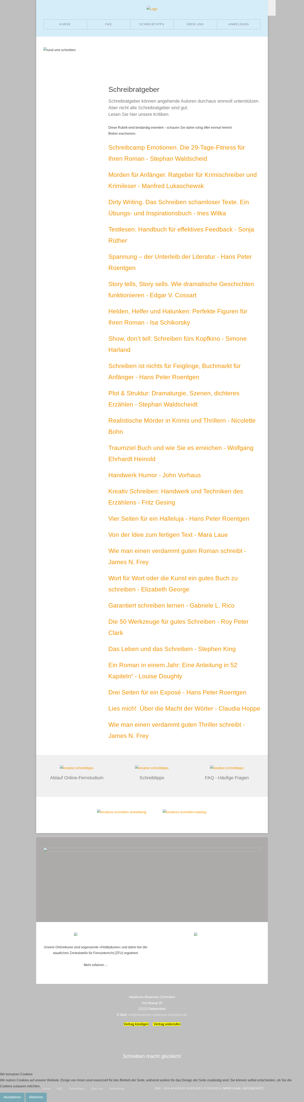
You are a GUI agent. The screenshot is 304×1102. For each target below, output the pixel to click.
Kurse (65, 24)
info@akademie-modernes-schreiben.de (157, 1015)
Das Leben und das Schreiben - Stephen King (172, 648)
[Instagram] (272, 12)
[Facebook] (272, 4)
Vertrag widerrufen (167, 1024)
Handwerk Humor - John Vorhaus (154, 475)
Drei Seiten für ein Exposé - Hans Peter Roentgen (177, 692)
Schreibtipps (151, 24)
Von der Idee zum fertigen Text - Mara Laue (168, 534)
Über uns (195, 24)
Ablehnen (36, 1097)
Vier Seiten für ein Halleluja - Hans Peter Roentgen (178, 518)
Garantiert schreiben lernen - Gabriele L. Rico (171, 605)
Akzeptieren (12, 1097)
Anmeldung (239, 24)
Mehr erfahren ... (96, 965)
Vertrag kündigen (136, 1024)
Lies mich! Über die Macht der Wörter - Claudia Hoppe (184, 708)
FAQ (108, 24)
